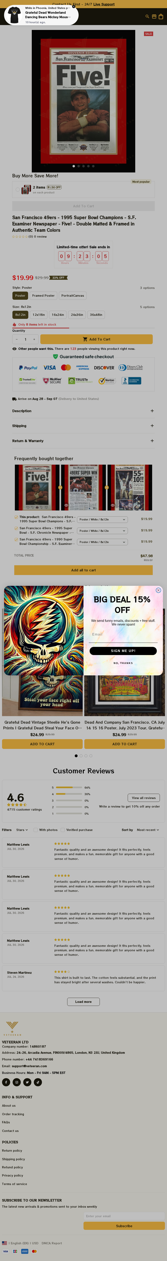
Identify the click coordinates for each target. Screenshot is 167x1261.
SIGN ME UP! (123, 651)
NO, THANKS (123, 663)
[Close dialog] (158, 590)
